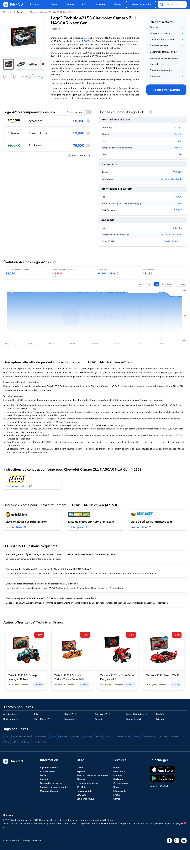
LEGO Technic (88, 41)
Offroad (16, 742)
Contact (44, 779)
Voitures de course (22, 76)
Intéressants (119, 791)
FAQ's (43, 775)
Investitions (119, 771)
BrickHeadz (9, 719)
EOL (84, 4)
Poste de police (149, 736)
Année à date (167, 284)
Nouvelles (100, 4)
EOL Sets (81, 794)
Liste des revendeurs (87, 783)
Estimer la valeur (85, 798)
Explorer (81, 771)
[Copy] (150, 112)
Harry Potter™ (41, 719)
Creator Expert (133, 719)
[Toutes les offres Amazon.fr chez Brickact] (13, 121)
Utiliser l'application (141, 4)
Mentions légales (49, 791)
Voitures (99, 736)
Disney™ (68, 714)
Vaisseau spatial (123, 736)
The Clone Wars (41, 742)
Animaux (87, 736)
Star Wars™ (101, 714)
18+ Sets (81, 787)
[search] (161, 4)
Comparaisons (120, 783)
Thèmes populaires (18, 707)
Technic (178, 134)
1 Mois (139, 284)
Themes (70, 4)
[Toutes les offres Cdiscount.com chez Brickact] (13, 133)
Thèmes (81, 779)
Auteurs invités (47, 771)
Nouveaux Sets (84, 791)
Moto (7, 742)
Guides (117, 4)
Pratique (117, 775)
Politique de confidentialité (54, 787)
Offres (53, 4)
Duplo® (160, 714)
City (36, 714)
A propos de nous (49, 767)
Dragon (109, 736)
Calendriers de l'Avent (21, 736)
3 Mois (148, 284)
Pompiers (163, 736)
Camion (27, 742)
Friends (160, 719)
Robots (136, 736)
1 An (156, 284)
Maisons (175, 736)
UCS (53, 736)
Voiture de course (40, 736)
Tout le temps (180, 284)
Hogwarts (64, 736)
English (153, 786)
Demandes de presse (51, 783)
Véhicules (37, 76)
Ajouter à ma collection (166, 89)
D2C (6, 736)
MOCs (116, 794)
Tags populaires (15, 729)
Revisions (118, 779)
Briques (117, 787)
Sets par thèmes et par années (92, 775)
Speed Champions (135, 714)
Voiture (7, 76)
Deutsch (164, 786)
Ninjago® (69, 719)
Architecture (9, 714)
